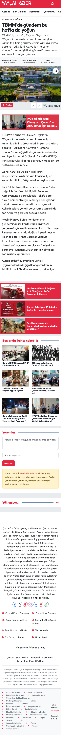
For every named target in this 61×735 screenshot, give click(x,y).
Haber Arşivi (41, 637)
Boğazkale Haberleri (15, 695)
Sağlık (42, 717)
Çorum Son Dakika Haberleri (18, 698)
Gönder (8, 463)
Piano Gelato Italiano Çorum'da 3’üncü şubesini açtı (43, 391)
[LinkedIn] (35, 604)
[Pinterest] (25, 604)
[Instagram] (30, 604)
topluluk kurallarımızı (29, 473)
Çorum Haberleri (39, 695)
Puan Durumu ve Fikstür (16, 630)
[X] (20, 604)
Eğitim (33, 701)
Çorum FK (49, 11)
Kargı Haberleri (34, 706)
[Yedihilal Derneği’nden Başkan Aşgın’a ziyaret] (15, 377)
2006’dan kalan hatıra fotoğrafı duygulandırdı (42, 364)
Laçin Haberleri (31, 709)
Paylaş (9, 105)
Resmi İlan (22, 661)
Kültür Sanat (11, 709)
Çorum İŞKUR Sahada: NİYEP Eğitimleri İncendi (15, 364)
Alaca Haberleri (13, 692)
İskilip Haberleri (13, 706)
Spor (22, 720)
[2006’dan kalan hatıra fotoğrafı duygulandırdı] (45, 352)
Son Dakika (19, 11)
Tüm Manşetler (42, 630)
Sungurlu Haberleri (14, 723)
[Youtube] (41, 604)
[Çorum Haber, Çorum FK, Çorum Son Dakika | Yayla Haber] (16, 4)
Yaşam (35, 726)
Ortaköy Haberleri (14, 715)
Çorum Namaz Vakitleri (16, 620)
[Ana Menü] (56, 3)
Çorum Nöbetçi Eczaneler (17, 613)
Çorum (6, 11)
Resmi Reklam (36, 661)
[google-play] (37, 647)
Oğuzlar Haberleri (38, 712)
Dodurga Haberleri (14, 701)
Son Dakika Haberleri (14, 637)
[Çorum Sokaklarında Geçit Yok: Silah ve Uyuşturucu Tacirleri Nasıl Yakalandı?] (15, 405)
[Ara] (52, 3)
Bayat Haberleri (35, 692)
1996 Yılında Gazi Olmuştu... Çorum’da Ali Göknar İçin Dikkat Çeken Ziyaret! (44, 418)
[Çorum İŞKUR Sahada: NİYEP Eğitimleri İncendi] (15, 352)
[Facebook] (14, 604)
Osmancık (34, 11)
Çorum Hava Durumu (46, 613)
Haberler (7, 19)
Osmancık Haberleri (38, 715)
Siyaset (9, 720)
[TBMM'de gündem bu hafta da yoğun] (30, 84)
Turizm (33, 723)
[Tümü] (57, 502)
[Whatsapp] (46, 604)
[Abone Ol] (51, 105)
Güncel (19, 19)
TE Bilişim (55, 710)
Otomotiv (10, 717)
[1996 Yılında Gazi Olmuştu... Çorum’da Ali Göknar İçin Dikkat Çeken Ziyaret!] (45, 405)
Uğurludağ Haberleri (15, 726)
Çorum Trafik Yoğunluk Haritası (44, 622)
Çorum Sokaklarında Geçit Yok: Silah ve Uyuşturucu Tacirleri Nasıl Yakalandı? (14, 418)
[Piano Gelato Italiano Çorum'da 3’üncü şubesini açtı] (45, 377)
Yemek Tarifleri (12, 729)
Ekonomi (9, 703)
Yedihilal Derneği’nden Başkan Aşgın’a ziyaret (12, 389)
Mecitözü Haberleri (14, 712)
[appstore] (21, 647)
